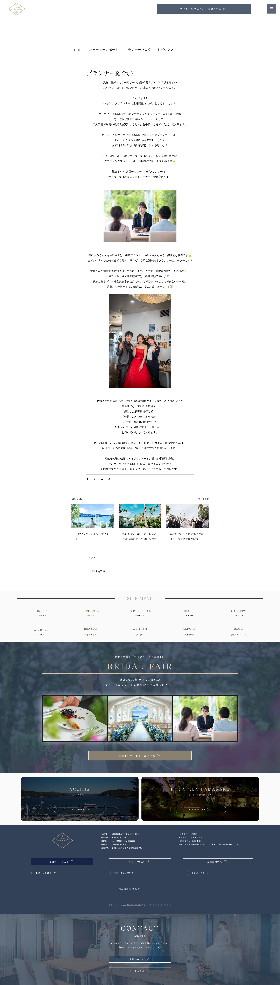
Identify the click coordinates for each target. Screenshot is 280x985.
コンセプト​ (41, 615)
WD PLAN (41, 630)
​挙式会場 (90, 615)
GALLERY (238, 611)
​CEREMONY (91, 611)
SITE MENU (140, 598)
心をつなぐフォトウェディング (92, 536)
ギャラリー (239, 615)
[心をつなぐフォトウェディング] (92, 516)
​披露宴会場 (140, 615)
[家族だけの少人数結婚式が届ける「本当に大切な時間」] (187, 516)
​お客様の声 (189, 635)
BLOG (238, 628)
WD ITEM (140, 628)
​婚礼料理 (189, 615)
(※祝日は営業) (129, 841)
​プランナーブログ (238, 635)
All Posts (77, 49)
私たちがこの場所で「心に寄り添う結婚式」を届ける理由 (139, 536)
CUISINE (189, 611)
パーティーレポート (104, 49)
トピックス (165, 49)
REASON (90, 628)
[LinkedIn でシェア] (101, 479)
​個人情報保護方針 (129, 889)
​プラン (41, 635)
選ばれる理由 (90, 635)
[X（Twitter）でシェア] (94, 479)
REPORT (189, 628)
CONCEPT (41, 611)
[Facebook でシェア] (87, 479)
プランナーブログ (138, 49)
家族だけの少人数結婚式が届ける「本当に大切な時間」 (187, 536)
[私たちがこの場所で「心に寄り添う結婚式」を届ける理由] (140, 516)
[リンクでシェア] (108, 479)
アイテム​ (140, 635)
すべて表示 (203, 498)
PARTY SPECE (140, 611)
